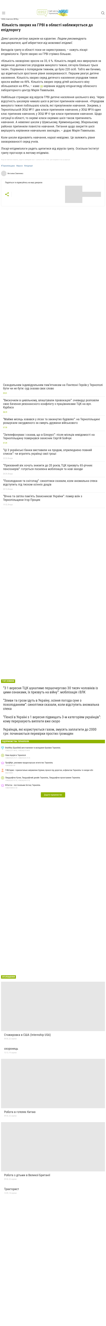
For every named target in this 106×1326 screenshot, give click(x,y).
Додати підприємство (53, 795)
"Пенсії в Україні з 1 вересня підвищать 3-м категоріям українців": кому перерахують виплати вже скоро (52, 719)
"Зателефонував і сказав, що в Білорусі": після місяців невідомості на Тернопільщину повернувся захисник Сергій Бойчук (49, 436)
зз (41, 86)
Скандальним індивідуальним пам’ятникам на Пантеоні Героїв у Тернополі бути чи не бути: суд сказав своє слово (53, 386)
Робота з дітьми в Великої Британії (27, 1175)
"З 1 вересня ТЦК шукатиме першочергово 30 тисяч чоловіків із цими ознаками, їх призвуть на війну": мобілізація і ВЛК (50, 690)
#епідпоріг (28, 166)
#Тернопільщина (8, 166)
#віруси (19, 166)
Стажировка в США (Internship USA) (27, 1035)
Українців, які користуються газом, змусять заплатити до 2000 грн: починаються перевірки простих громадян (49, 731)
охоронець (11, 1048)
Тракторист (11, 1189)
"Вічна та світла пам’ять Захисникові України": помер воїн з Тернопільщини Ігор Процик (42, 498)
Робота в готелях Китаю (20, 1112)
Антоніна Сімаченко (15, 173)
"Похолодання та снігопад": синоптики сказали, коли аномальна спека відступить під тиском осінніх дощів (50, 482)
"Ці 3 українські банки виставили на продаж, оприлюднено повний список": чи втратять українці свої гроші (47, 451)
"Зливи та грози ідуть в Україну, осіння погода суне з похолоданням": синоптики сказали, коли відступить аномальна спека (51, 704)
